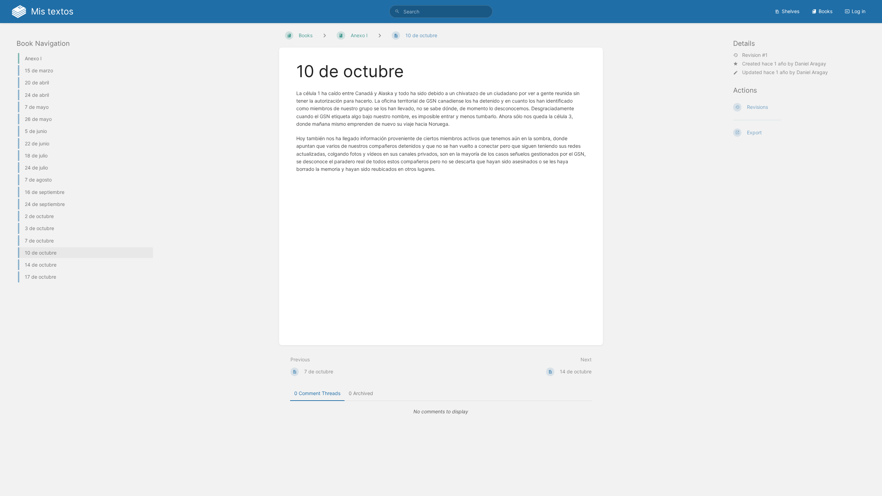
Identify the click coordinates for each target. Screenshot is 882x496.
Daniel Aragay (810, 63)
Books (825, 11)
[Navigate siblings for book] (324, 35)
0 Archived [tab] (361, 393)
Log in (858, 11)
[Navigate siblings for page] (379, 35)
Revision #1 (755, 55)
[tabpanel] (441, 411)
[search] (441, 11)
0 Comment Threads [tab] (317, 393)
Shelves (790, 11)
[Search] (397, 11)
